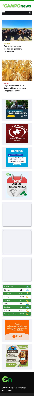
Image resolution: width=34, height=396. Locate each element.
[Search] (30, 12)
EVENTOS (6, 83)
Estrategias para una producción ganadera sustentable (13, 49)
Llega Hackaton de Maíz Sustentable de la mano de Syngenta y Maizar (15, 88)
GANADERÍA (7, 43)
